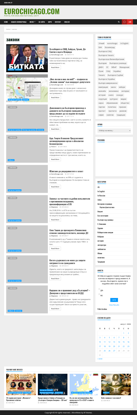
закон (113, 87)
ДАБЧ (101, 67)
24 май (101, 43)
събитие (110, 115)
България (102, 63)
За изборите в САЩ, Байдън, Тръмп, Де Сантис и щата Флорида (27, 58)
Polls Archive (102, 309)
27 (114, 351)
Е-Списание (102, 224)
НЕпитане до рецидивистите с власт (27, 179)
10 (100, 342)
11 (105, 342)
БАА (100, 47)
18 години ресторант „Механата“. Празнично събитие (21, 384)
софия (101, 115)
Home (6, 22)
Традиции (101, 261)
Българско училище (118, 63)
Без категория (103, 215)
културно (114, 99)
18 (105, 346)
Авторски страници (14, 99)
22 (124, 346)
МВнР (114, 67)
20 (114, 346)
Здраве (100, 228)
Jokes (100, 199)
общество (125, 103)
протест (102, 111)
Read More (55, 67)
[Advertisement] (114, 160)
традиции (121, 115)
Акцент (100, 211)
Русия (101, 71)
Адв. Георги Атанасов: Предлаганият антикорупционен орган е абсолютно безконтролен (27, 149)
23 (128, 346)
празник (122, 107)
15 (124, 342)
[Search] (119, 22)
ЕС (107, 67)
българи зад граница (29, 130)
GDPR (50, 22)
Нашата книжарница (18, 22)
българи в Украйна (107, 79)
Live (130, 22)
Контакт (58, 22)
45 (99, 187)
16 (128, 342)
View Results (114, 305)
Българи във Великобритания (111, 59)
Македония (124, 67)
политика (19, 69)
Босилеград (110, 47)
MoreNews (76, 412)
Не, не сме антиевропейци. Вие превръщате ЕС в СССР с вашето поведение (84, 384)
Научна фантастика (107, 207)
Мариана (54, 207)
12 (109, 342)
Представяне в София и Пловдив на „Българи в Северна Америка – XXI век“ (52, 384)
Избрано (11, 69)
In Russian (101, 195)
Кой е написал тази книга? (116, 384)
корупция (103, 99)
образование (112, 103)
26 (109, 351)
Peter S (53, 147)
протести (112, 111)
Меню (32, 22)
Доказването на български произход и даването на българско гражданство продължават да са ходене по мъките (27, 118)
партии (102, 107)
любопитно (102, 249)
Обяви (100, 253)
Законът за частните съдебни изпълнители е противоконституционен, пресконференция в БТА (27, 209)
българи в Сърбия (115, 75)
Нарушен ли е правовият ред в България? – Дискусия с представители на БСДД (27, 299)
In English (124, 43)
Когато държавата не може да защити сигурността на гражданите (27, 269)
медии (123, 99)
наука (101, 103)
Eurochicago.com (32, 11)
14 (119, 342)
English (67, 22)
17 (100, 346)
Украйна (117, 71)
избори (122, 87)
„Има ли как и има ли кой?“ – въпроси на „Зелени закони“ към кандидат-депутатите (27, 88)
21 (119, 346)
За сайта (42, 22)
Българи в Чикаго (106, 55)
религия (123, 111)
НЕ (101, 295)
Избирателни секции (105, 232)
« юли (100, 359)
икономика (113, 91)
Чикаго (102, 75)
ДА (101, 290)
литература (102, 245)
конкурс (119, 95)
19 (109, 346)
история (102, 95)
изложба (102, 91)
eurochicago (112, 43)
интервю (125, 91)
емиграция (103, 87)
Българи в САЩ (105, 51)
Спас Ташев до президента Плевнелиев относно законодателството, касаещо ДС (27, 239)
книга (111, 95)
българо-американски (108, 83)
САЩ (108, 71)
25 (105, 351)
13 (114, 342)
